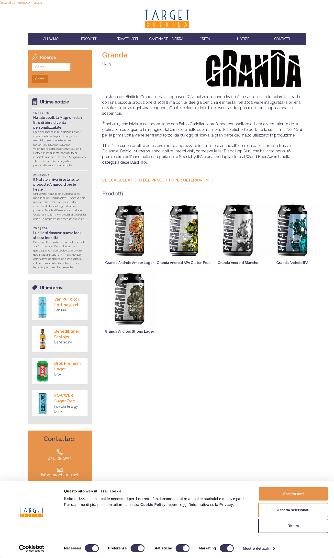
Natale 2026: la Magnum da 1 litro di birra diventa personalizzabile (57, 122)
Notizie (243, 39)
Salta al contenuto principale (21, 2)
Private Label (127, 39)
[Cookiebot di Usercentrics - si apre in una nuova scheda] (31, 548)
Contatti (281, 39)
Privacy (226, 504)
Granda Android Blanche (238, 263)
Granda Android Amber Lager (129, 263)
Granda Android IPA (292, 263)
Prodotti (89, 39)
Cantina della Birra (166, 39)
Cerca (40, 79)
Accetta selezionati (293, 510)
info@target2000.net (59, 475)
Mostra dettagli (256, 548)
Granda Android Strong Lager (129, 331)
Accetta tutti (293, 494)
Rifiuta (293, 526)
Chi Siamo (51, 39)
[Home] (167, 18)
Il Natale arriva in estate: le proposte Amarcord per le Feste (56, 184)
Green (205, 39)
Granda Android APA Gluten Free (184, 263)
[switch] (138, 548)
